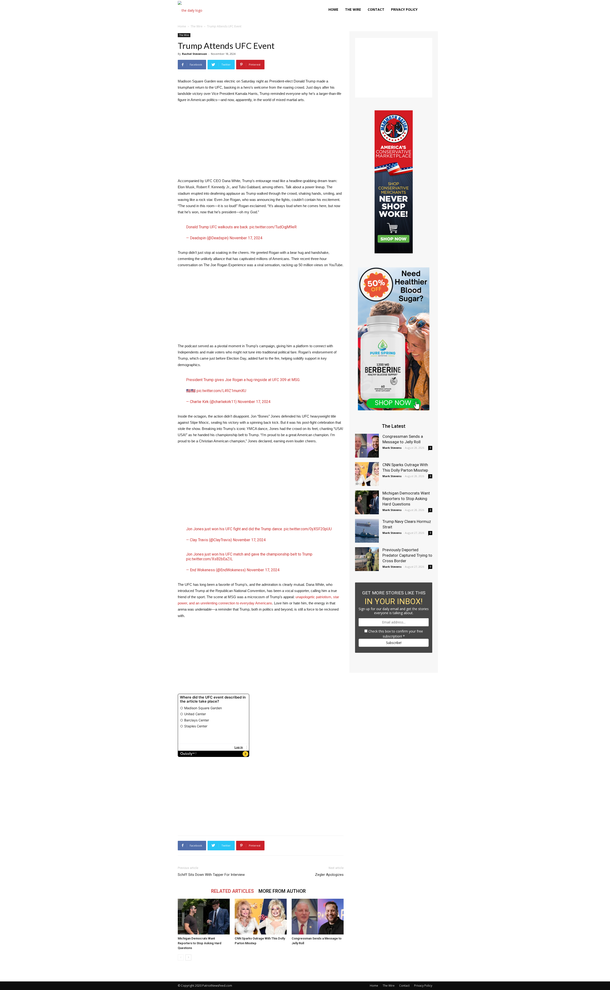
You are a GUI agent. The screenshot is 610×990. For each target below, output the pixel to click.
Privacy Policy (404, 9)
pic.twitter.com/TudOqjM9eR (273, 227)
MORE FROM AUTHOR (282, 891)
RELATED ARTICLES (232, 891)
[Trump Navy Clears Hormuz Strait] (367, 531)
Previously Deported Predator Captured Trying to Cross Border (407, 555)
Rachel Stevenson (194, 54)
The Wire (353, 9)
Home (333, 9)
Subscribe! (394, 642)
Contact (376, 9)
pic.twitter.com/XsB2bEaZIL (209, 559)
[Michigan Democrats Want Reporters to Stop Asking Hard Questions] (204, 916)
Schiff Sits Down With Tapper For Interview (211, 875)
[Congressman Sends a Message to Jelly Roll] (318, 916)
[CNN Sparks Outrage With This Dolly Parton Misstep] (261, 916)
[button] (426, 10)
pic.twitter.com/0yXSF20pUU (308, 529)
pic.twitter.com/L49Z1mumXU (221, 390)
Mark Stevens (392, 447)
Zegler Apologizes (329, 875)
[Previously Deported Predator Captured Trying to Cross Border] (367, 559)
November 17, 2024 (245, 238)
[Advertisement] (261, 142)
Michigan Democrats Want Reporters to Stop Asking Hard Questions (199, 943)
